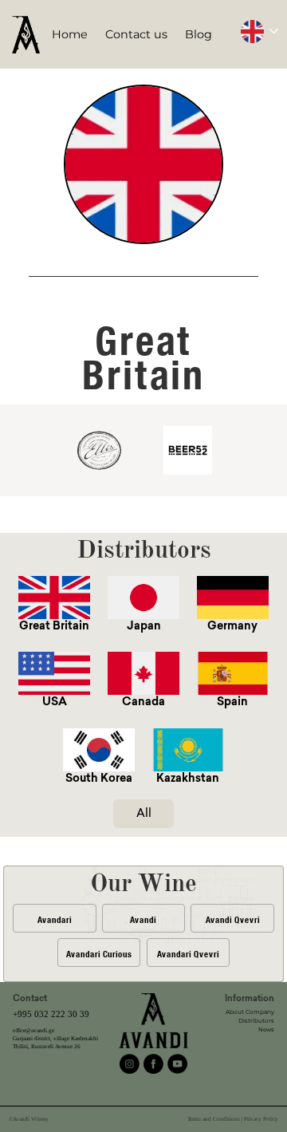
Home (70, 34)
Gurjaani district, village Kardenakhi (55, 1038)
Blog (198, 34)
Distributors (256, 1020)
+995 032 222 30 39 (51, 1014)
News (266, 1029)
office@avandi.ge (33, 1030)
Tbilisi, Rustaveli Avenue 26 (47, 1046)
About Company (250, 1012)
